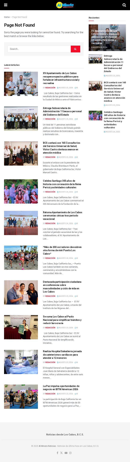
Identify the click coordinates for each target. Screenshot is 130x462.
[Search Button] (124, 5)
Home (7, 17)
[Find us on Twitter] (61, 453)
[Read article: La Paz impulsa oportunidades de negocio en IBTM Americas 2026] (21, 397)
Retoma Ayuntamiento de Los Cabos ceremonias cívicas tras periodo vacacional (62, 215)
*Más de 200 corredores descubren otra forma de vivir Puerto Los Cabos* (62, 250)
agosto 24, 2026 (66, 192)
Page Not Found (19, 17)
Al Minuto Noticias (47, 446)
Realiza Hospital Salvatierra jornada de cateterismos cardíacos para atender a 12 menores (62, 354)
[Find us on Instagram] (70, 453)
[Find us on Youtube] (66, 453)
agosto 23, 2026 (66, 296)
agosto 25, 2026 (66, 88)
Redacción (50, 88)
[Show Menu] (5, 5)
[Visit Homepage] (65, 5)
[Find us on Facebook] (57, 453)
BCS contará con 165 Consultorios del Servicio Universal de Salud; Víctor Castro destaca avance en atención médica (115, 91)
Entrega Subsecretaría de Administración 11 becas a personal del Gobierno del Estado (62, 111)
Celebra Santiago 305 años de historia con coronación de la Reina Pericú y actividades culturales (62, 184)
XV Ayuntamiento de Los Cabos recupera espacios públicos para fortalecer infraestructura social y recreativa (105, 37)
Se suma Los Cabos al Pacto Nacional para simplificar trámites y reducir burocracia (62, 320)
